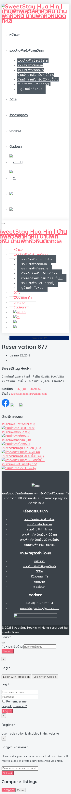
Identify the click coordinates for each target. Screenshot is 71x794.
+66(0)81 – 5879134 (28, 389)
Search (7, 651)
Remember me (16, 701)
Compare (8, 790)
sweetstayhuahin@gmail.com (29, 393)
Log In (7, 711)
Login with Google (45, 676)
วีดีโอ (13, 99)
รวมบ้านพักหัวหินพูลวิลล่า (26, 50)
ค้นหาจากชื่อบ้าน (12, 646)
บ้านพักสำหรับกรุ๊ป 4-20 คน (35, 75)
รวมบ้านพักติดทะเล (30, 65)
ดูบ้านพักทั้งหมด (31, 89)
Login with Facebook (16, 676)
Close (20, 790)
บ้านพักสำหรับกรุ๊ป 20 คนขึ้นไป (38, 79)
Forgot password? (14, 706)
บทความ (15, 131)
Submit (7, 773)
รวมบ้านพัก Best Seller (33, 60)
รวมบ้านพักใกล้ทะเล (30, 70)
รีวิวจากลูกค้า (18, 115)
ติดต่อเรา (15, 146)
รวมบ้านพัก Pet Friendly (37, 283)
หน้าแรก (15, 35)
